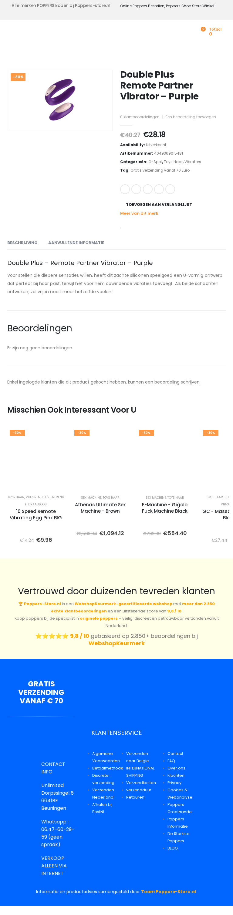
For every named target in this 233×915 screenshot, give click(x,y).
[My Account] (191, 32)
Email (170, 189)
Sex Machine (91, 497)
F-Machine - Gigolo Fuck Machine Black (164, 507)
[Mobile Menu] (11, 33)
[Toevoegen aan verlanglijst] (56, 436)
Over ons (176, 768)
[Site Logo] (49, 33)
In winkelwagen (57, 482)
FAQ (171, 760)
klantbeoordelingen (140, 116)
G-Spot (155, 161)
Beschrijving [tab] (22, 243)
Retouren (135, 797)
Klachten (175, 775)
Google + (159, 189)
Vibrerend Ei (36, 497)
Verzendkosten (141, 782)
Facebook (125, 189)
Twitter (136, 189)
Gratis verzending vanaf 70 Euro (160, 170)
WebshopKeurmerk (117, 643)
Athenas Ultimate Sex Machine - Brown (100, 507)
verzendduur (138, 790)
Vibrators (192, 161)
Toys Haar (173, 161)
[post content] (36, 457)
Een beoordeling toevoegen (191, 116)
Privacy (174, 782)
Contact (175, 753)
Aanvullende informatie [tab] (76, 243)
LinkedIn (148, 189)
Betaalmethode (107, 768)
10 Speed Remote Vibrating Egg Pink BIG (36, 514)
